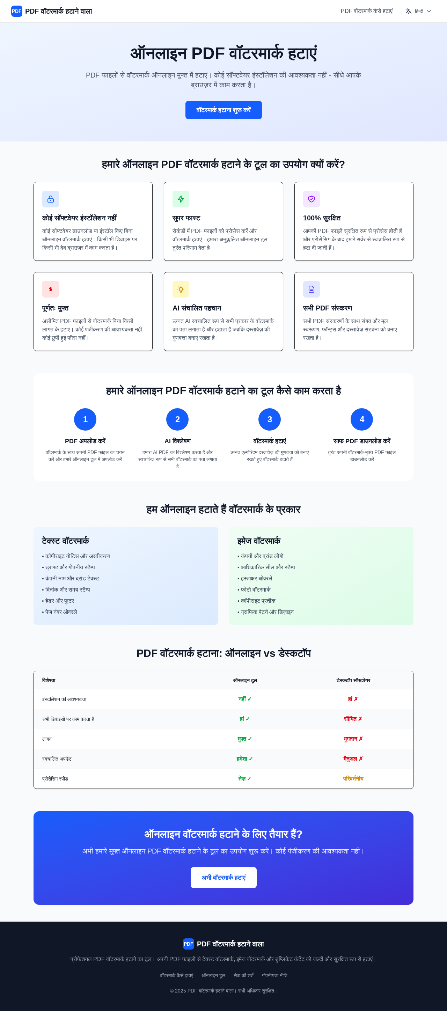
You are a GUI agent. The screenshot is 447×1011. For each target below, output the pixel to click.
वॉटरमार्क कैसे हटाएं (176, 975)
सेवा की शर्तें (244, 975)
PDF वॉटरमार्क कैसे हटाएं (367, 11)
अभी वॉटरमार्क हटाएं (224, 877)
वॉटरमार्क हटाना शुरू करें (224, 110)
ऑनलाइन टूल (213, 975)
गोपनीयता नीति (274, 975)
